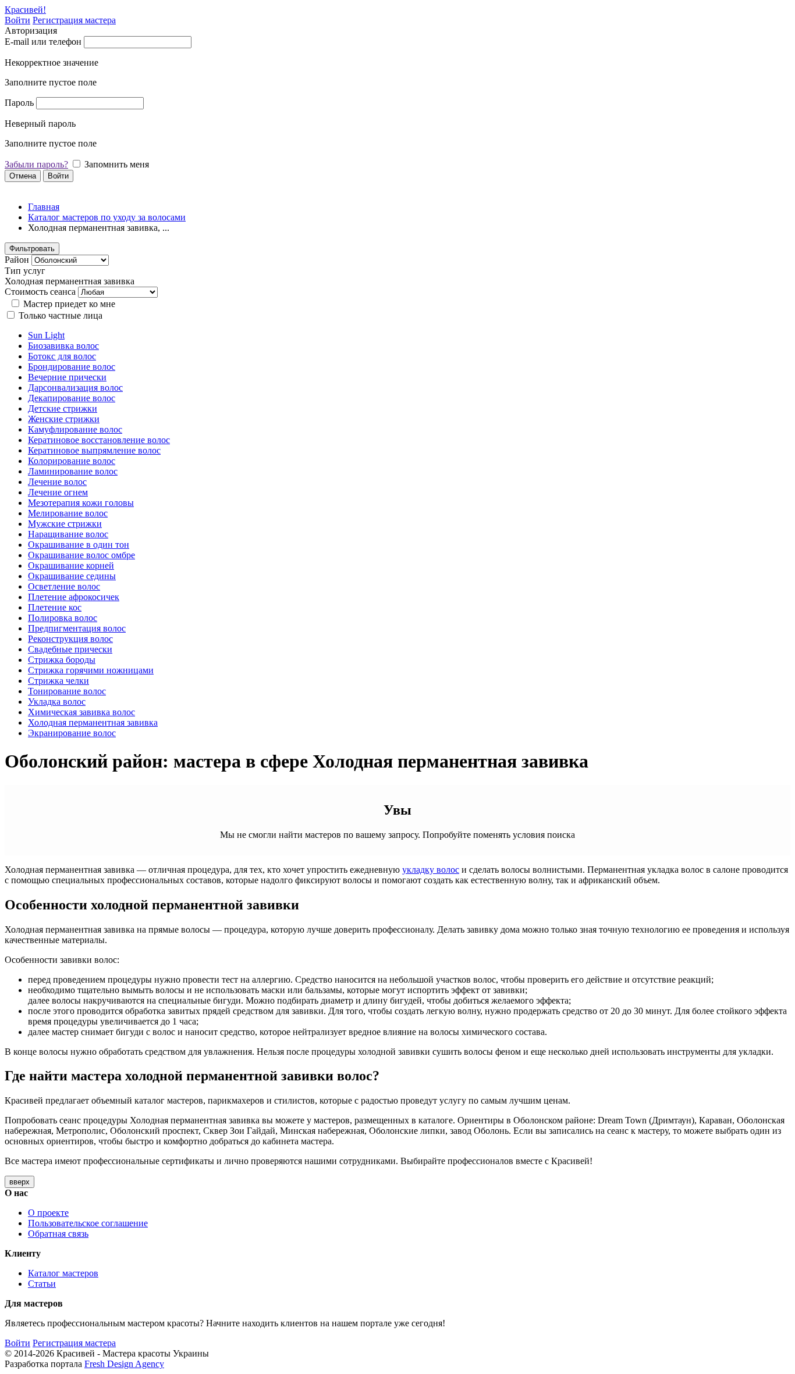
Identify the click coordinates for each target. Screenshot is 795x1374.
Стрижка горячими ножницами (91, 670)
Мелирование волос (68, 513)
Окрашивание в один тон (78, 544)
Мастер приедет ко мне (69, 304)
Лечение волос (57, 482)
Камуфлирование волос (75, 429)
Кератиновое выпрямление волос (94, 450)
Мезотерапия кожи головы (81, 503)
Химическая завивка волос (81, 712)
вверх (19, 1181)
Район (17, 260)
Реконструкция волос (70, 639)
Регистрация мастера (74, 20)
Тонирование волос (67, 691)
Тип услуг (25, 271)
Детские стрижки (62, 408)
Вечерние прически (67, 377)
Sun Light (46, 335)
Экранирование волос (72, 733)
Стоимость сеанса (40, 292)
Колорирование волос (71, 461)
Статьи (42, 1284)
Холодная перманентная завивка (93, 722)
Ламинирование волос (73, 471)
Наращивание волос (68, 534)
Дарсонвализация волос (75, 387)
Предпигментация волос (77, 628)
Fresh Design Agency (124, 1364)
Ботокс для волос (62, 356)
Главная (43, 207)
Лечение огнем (58, 492)
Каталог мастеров (63, 1273)
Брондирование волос (71, 367)
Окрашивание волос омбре (81, 555)
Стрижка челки (58, 681)
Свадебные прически (70, 649)
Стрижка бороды (61, 660)
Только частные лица (60, 315)
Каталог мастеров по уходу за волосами (107, 217)
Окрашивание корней (71, 565)
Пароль (19, 103)
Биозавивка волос (63, 346)
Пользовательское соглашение (88, 1223)
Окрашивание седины (72, 576)
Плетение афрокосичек (73, 597)
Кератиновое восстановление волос (99, 440)
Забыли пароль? (36, 164)
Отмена (22, 176)
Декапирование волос (71, 398)
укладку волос (430, 870)
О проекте (48, 1213)
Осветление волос (64, 586)
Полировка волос (62, 618)
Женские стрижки (64, 419)
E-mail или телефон (43, 42)
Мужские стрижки (65, 524)
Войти (17, 20)
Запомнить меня (116, 164)
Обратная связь (58, 1234)
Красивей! (25, 10)
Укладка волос (57, 701)
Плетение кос (54, 607)
